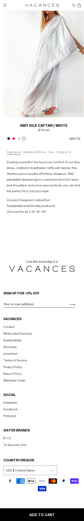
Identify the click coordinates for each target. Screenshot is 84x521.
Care (51, 152)
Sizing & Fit (63, 152)
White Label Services (17, 333)
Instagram (10, 402)
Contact (9, 326)
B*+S (7, 438)
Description (14, 152)
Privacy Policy (12, 367)
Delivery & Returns (34, 152)
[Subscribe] (70, 304)
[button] (73, 5)
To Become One (14, 444)
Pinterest (9, 415)
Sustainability (12, 340)
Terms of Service (15, 360)
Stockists (10, 346)
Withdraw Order (14, 380)
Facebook (10, 409)
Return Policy (12, 373)
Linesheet (10, 353)
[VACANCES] (42, 268)
